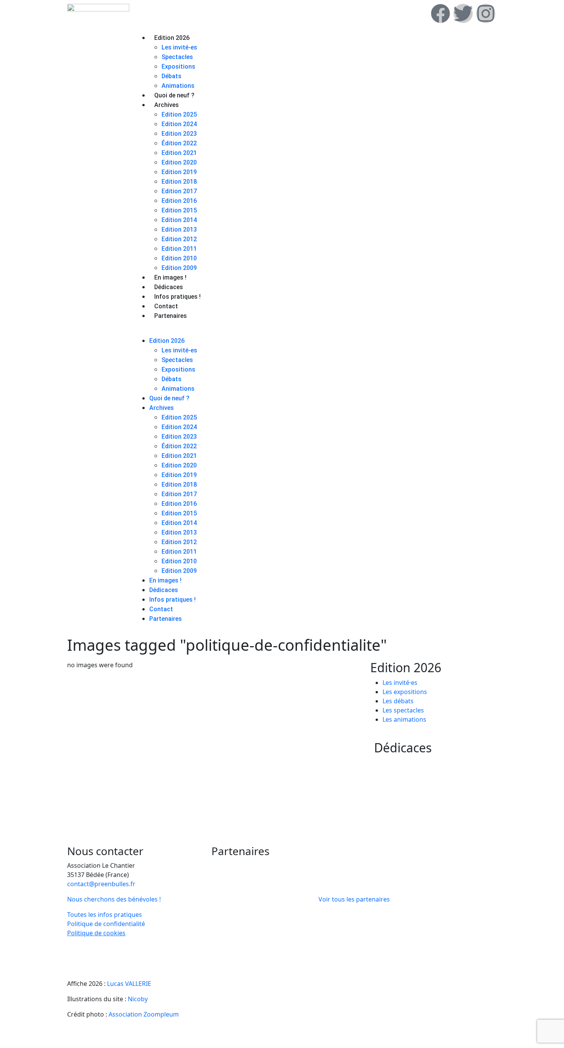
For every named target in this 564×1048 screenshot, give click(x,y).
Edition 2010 (179, 258)
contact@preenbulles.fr (101, 884)
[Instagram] (485, 13)
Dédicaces (168, 287)
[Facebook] (440, 13)
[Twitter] (463, 13)
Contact (166, 306)
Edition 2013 (179, 229)
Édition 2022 (179, 143)
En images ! (170, 277)
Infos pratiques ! (177, 296)
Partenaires (170, 315)
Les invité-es (179, 47)
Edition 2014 (179, 220)
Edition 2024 (179, 124)
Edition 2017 (179, 191)
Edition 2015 (179, 210)
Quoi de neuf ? (174, 95)
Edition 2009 (179, 267)
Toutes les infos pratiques (104, 914)
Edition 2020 (179, 162)
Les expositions (405, 692)
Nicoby (138, 999)
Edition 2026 (172, 37)
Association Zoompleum (144, 1014)
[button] (316, 331)
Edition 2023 (179, 133)
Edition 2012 (179, 239)
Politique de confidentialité (106, 924)
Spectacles (177, 57)
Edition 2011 (179, 248)
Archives (166, 105)
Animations (178, 85)
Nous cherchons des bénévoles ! (114, 899)
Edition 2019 (179, 172)
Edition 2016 (179, 200)
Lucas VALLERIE (129, 983)
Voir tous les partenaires (354, 899)
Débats (171, 76)
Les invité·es (400, 682)
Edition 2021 (179, 152)
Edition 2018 (179, 181)
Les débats (398, 701)
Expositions (178, 66)
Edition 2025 (179, 114)
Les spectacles (403, 710)
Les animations (404, 719)
